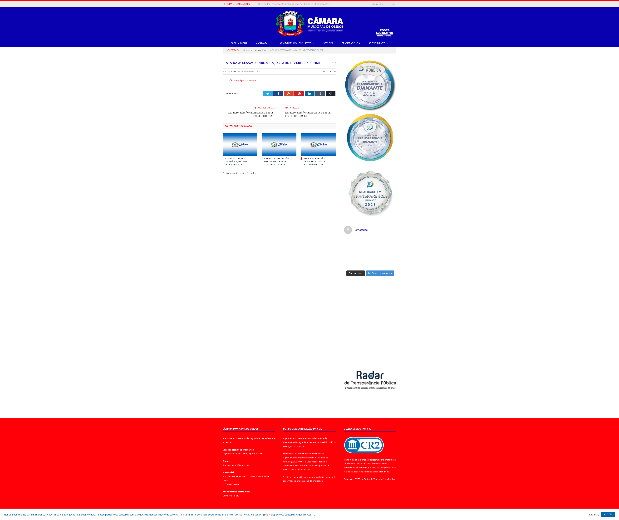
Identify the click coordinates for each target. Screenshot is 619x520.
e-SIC (236, 495)
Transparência (351, 43)
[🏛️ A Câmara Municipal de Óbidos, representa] (384, 261)
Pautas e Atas (329, 71)
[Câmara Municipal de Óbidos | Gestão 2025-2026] (309, 23)
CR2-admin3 (232, 71)
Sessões (328, 43)
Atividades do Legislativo (295, 43)
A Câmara (262, 43)
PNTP (357, 479)
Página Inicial (239, 43)
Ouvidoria (227, 495)
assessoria (366, 463)
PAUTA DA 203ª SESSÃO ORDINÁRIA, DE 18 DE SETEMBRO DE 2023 (276, 161)
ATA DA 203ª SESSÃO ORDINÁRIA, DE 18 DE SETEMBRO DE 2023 (236, 161)
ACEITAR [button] (608, 514)
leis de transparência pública (358, 471)
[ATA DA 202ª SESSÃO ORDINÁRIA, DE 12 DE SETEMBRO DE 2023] (318, 144)
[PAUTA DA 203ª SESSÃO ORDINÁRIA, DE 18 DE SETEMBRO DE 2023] (279, 144)
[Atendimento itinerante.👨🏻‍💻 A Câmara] (356, 245)
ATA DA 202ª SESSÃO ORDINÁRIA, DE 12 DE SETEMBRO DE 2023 (315, 161)
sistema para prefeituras (383, 459)
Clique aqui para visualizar (242, 80)
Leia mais (269, 514)
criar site (363, 459)
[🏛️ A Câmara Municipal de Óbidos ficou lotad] (356, 261)
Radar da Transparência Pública (379, 479)
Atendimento (377, 43)
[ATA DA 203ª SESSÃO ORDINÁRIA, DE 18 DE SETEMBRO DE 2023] (240, 144)
